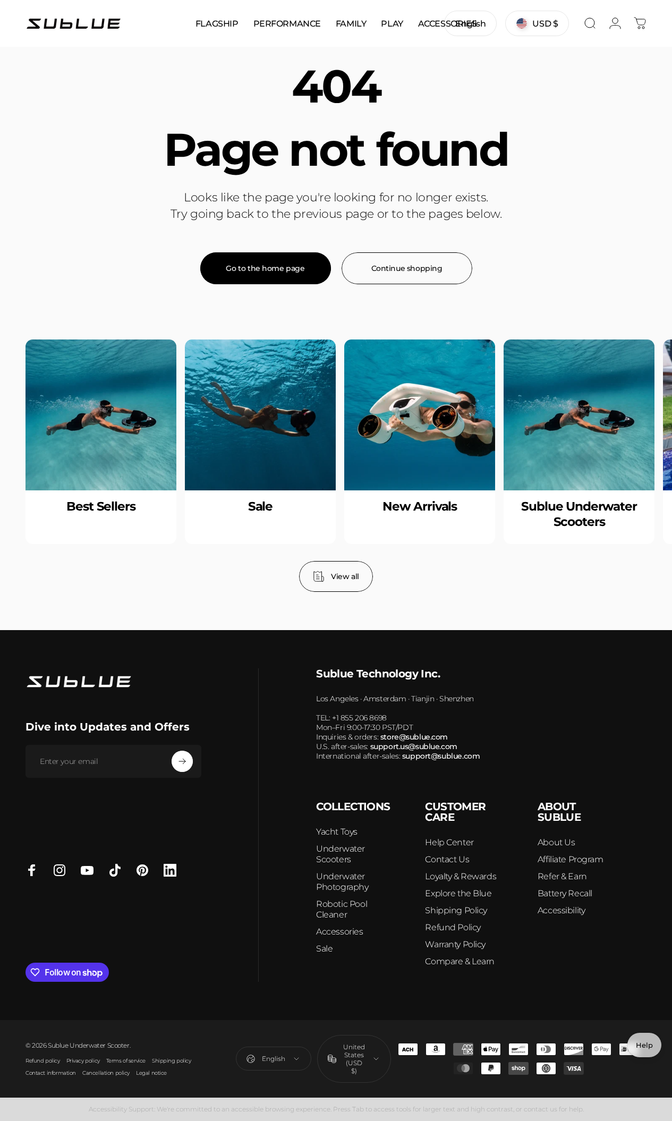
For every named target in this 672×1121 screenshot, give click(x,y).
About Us (556, 842)
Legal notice (151, 1073)
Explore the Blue (458, 893)
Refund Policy (453, 927)
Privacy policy (83, 1061)
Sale (324, 949)
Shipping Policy (456, 910)
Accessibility (561, 910)
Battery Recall (565, 893)
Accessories (339, 932)
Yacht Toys (337, 832)
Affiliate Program (570, 859)
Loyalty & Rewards (460, 876)
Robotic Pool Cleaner (341, 909)
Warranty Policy (455, 944)
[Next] (617, 465)
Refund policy (42, 1061)
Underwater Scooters (340, 854)
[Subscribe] (182, 761)
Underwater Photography (342, 881)
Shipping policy (171, 1061)
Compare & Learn (460, 961)
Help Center (449, 842)
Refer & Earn (562, 876)
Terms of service (126, 1061)
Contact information (50, 1073)
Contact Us (447, 859)
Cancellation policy (106, 1073)
